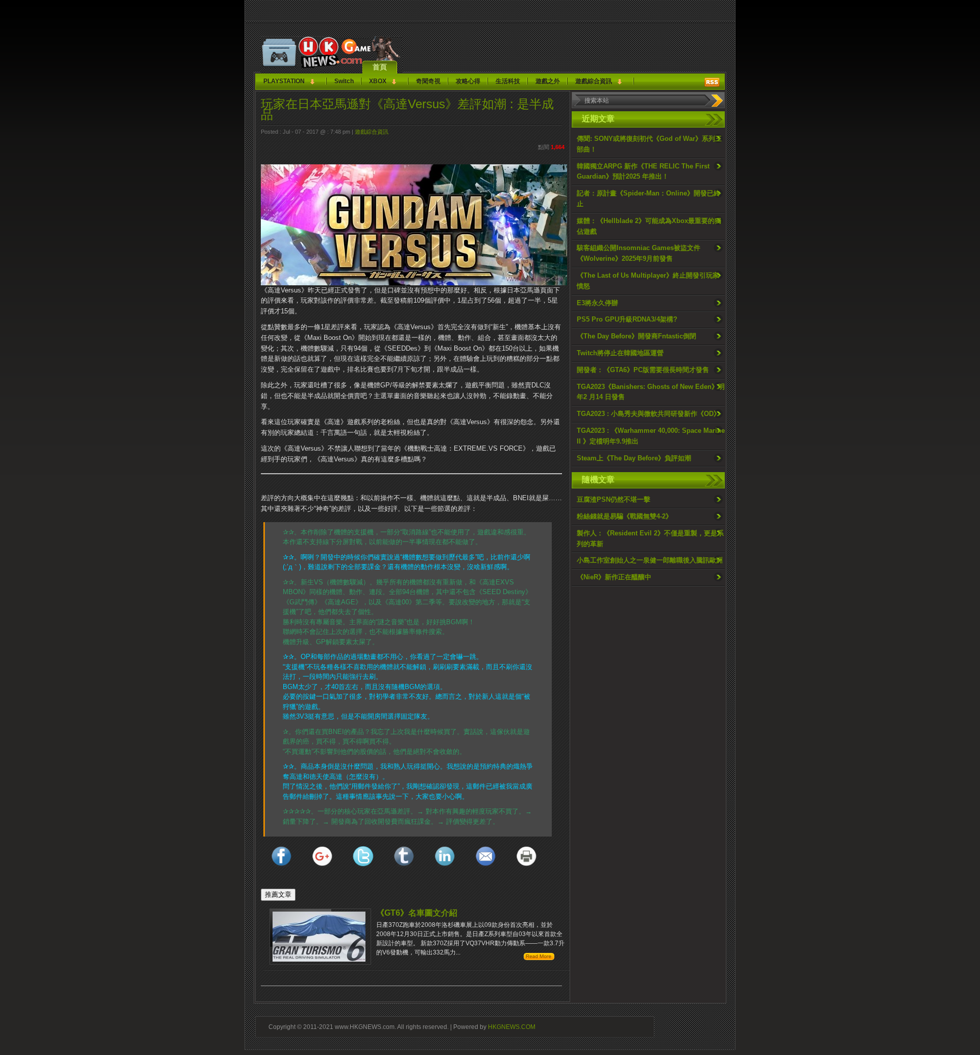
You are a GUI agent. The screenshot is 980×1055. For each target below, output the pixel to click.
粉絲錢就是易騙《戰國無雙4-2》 (624, 516)
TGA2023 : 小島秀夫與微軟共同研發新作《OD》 (648, 414)
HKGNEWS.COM (511, 1026)
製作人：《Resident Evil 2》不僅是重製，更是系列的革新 (650, 538)
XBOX (377, 81)
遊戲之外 (547, 81)
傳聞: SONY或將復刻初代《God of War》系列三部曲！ (649, 144)
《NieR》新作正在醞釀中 (614, 577)
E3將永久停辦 (597, 303)
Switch (344, 81)
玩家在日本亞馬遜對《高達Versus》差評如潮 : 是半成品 (407, 109)
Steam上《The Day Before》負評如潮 (634, 458)
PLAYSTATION (284, 81)
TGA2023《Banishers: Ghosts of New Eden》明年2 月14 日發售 (651, 392)
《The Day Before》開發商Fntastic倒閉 (636, 336)
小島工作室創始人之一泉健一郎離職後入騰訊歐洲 (650, 560)
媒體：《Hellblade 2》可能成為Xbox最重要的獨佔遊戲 (649, 226)
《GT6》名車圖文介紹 (416, 913)
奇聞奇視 (428, 81)
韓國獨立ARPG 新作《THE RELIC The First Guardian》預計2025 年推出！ (643, 171)
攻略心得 (468, 81)
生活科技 (508, 81)
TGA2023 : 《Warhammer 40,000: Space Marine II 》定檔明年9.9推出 (651, 436)
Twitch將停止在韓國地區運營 (620, 353)
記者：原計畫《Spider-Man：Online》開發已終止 (648, 198)
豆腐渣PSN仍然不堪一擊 (613, 499)
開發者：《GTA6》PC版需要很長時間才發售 (643, 370)
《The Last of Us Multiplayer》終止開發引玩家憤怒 (648, 281)
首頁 (380, 67)
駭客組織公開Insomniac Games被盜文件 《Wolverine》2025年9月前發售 (638, 253)
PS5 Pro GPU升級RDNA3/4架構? (627, 319)
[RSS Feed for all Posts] (712, 82)
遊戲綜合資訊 (593, 81)
